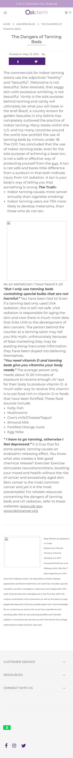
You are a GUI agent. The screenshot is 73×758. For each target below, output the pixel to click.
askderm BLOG (25, 24)
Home (6, 24)
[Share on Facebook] (18, 61)
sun (55, 163)
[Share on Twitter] (36, 61)
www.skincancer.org (21, 511)
